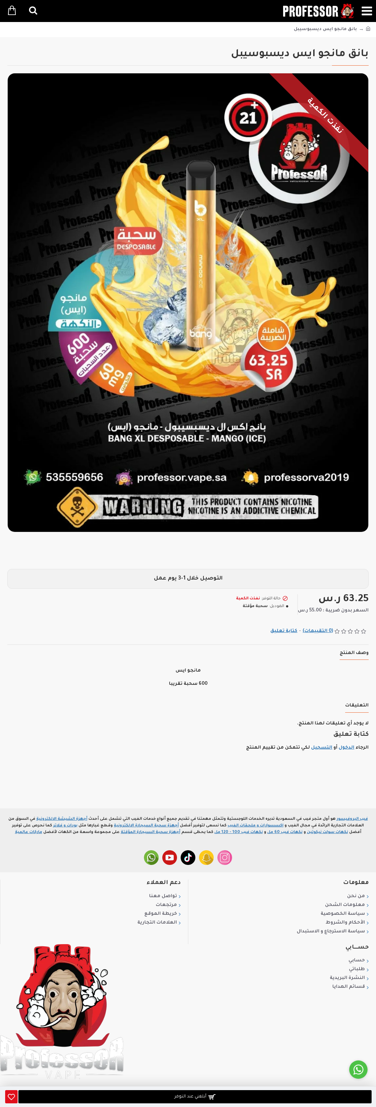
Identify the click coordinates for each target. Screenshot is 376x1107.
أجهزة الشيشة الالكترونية (61, 819)
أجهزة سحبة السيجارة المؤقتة (150, 832)
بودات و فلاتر (65, 825)
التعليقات (357, 705)
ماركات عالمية (28, 832)
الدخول (346, 747)
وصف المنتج (354, 653)
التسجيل (321, 747)
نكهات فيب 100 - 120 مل (238, 832)
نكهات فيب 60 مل (285, 832)
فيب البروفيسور (352, 819)
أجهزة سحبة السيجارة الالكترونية (146, 825)
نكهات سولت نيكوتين (327, 832)
